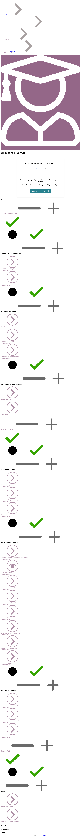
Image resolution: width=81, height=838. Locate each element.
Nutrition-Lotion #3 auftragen (9, 648)
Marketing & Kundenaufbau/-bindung (11, 821)
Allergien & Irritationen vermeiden (10, 356)
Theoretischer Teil (9, 213)
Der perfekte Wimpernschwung (9, 500)
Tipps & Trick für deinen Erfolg (9, 806)
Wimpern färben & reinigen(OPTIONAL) (12, 633)
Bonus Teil (6, 751)
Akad (5, 14)
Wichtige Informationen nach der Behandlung (13, 705)
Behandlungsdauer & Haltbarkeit (10, 721)
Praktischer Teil (8, 39)
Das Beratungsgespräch (7, 485)
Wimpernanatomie (6, 284)
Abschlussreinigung (6, 663)
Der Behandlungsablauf (10, 51)
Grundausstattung (6, 399)
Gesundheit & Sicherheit (7, 341)
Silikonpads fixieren (6, 572)
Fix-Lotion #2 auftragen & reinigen (10, 618)
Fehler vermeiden (6, 736)
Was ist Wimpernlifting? (7, 269)
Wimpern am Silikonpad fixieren (10, 587)
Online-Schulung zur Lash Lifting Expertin (15, 27)
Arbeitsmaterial (5, 414)
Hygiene (3, 326)
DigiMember (44, 835)
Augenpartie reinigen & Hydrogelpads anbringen (14, 557)
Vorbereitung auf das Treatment (9, 515)
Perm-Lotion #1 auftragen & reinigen (11, 603)
